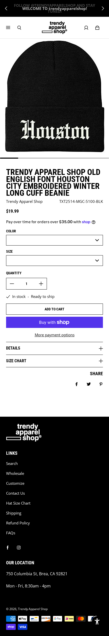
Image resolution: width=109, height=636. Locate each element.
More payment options (55, 335)
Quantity (14, 273)
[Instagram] (18, 547)
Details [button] (13, 348)
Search (12, 463)
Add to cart (54, 309)
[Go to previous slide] (6, 8)
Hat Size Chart (18, 503)
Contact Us (15, 493)
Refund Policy (18, 523)
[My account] (86, 27)
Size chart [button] (16, 360)
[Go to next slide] (103, 8)
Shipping (13, 513)
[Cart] (97, 27)
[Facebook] (7, 547)
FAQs (10, 533)
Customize (15, 483)
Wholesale (15, 473)
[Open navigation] (11, 27)
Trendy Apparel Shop (33, 609)
